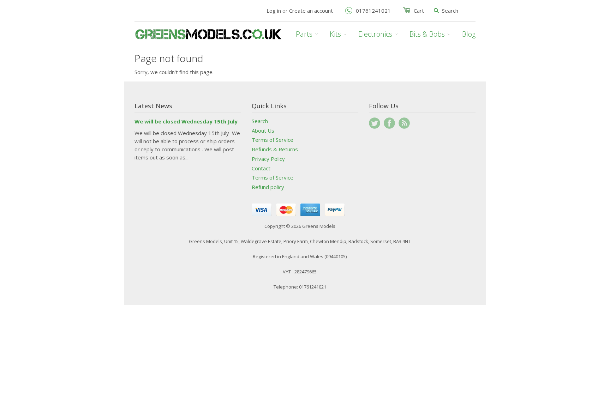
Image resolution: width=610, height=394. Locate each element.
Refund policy (268, 186)
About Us (263, 130)
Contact (261, 168)
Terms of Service (272, 139)
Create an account (311, 10)
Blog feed (404, 123)
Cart (419, 10)
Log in (274, 10)
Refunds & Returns (275, 149)
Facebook (389, 123)
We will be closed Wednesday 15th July (186, 121)
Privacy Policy (268, 158)
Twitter (374, 123)
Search (260, 121)
